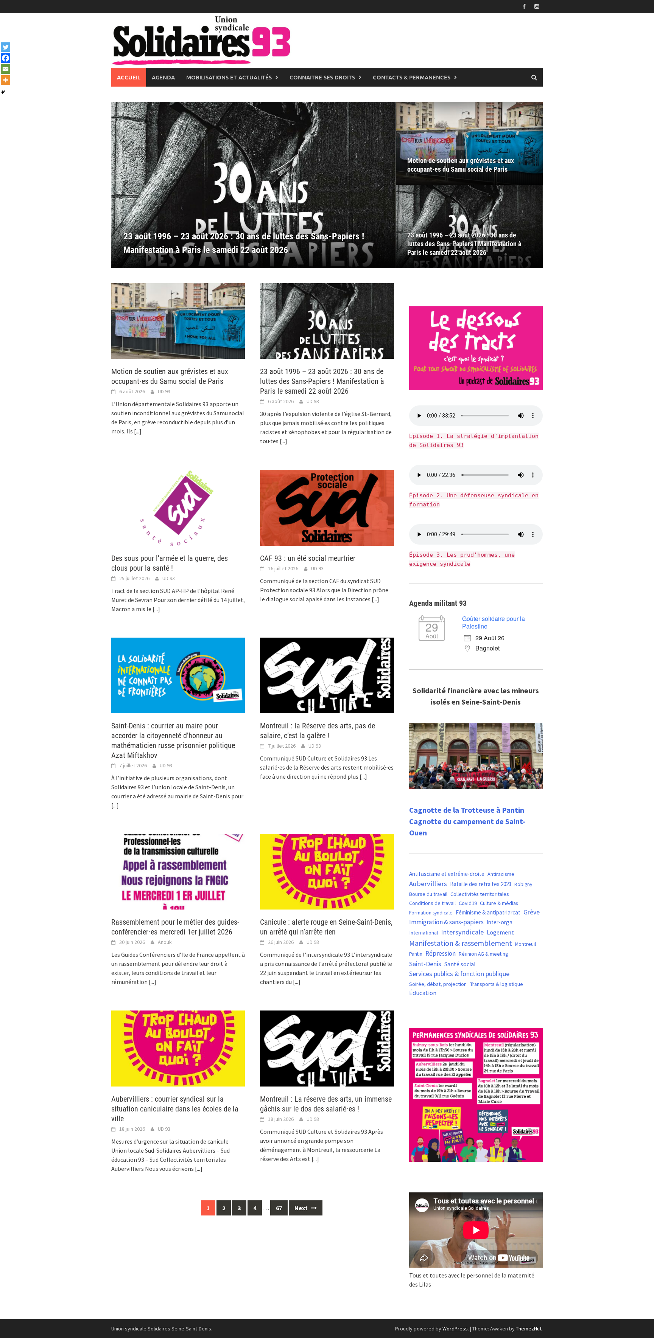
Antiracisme (500, 874)
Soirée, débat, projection (438, 984)
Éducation (422, 993)
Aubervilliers (428, 883)
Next (301, 1208)
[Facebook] (5, 58)
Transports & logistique (496, 984)
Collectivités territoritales (479, 894)
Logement (500, 932)
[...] (138, 431)
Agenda (163, 77)
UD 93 (164, 391)
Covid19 (468, 902)
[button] (377, 184)
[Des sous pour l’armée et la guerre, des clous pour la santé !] (253, 185)
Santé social (460, 964)
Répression (440, 953)
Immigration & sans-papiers (446, 922)
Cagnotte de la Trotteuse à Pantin (466, 810)
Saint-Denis (425, 963)
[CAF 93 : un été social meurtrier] (327, 507)
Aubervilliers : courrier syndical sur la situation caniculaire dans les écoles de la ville (174, 1108)
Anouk (165, 942)
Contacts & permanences (411, 77)
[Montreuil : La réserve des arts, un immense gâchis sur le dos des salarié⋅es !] (327, 1047)
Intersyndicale (462, 932)
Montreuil (525, 944)
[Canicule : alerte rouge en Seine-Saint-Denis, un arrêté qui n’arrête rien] (327, 871)
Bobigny (523, 884)
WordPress (455, 1328)
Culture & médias (499, 903)
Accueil (128, 77)
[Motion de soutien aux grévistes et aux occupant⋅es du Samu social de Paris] (469, 143)
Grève (531, 912)
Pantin (415, 953)
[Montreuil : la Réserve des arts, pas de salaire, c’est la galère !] (327, 674)
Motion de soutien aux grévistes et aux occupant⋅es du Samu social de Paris (460, 165)
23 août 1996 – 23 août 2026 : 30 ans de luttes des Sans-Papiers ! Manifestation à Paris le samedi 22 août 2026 (464, 243)
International (423, 932)
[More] (5, 80)
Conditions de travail (432, 903)
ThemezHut (529, 1328)
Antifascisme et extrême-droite (446, 873)
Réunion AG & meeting (483, 954)
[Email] (5, 69)
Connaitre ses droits (322, 77)
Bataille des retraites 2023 (480, 884)
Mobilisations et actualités (229, 77)
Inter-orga (499, 922)
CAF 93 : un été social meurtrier (307, 558)
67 (279, 1208)
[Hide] (3, 92)
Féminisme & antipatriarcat (488, 912)
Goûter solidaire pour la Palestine (493, 622)
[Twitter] (5, 47)
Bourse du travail (428, 894)
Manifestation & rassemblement (460, 943)
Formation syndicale (431, 912)
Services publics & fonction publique (459, 974)
